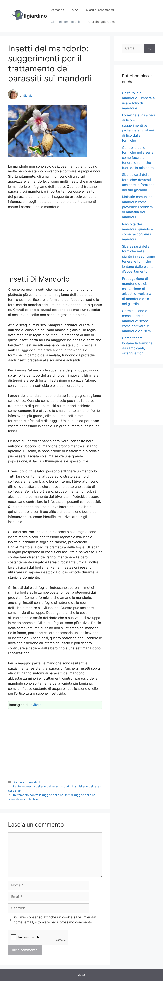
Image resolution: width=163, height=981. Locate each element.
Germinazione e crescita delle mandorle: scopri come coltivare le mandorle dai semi (137, 321)
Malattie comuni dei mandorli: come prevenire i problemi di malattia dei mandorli (138, 207)
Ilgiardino (35, 16)
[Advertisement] (55, 242)
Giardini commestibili (66, 22)
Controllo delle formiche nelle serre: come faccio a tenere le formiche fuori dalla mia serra (138, 158)
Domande (57, 10)
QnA (75, 10)
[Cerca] (149, 48)
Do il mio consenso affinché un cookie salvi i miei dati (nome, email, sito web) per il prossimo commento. (54, 919)
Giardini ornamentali (100, 10)
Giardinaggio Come (102, 22)
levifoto (35, 705)
